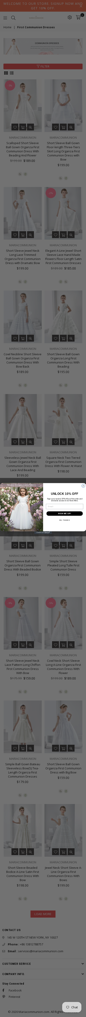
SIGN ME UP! (64, 513)
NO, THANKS (64, 520)
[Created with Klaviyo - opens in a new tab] (43, 532)
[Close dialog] (83, 485)
